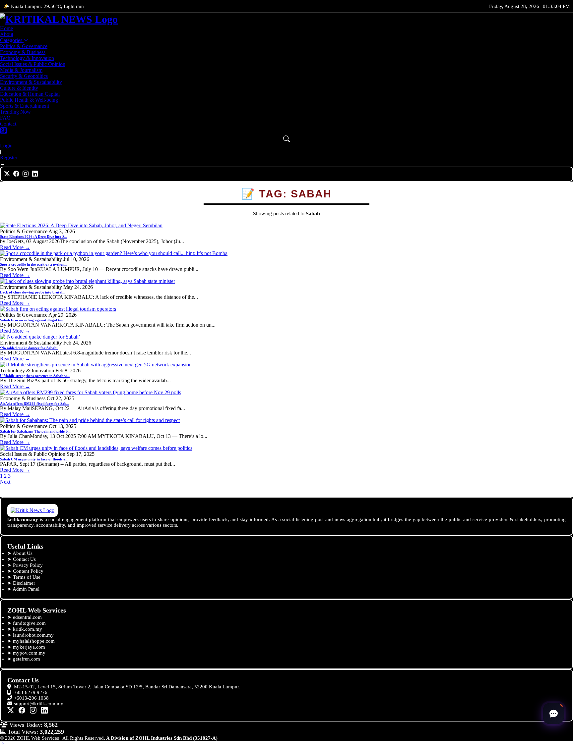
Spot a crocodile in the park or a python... (33, 264)
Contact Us (24, 559)
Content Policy (28, 571)
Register (8, 157)
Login (6, 145)
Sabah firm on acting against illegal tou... (33, 320)
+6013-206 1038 (31, 698)
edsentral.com (27, 617)
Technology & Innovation (27, 58)
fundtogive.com (29, 623)
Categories (12, 40)
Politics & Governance (23, 46)
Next (5, 482)
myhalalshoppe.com (34, 641)
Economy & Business (22, 52)
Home (6, 28)
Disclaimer (24, 583)
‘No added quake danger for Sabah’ (29, 348)
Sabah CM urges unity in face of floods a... (34, 459)
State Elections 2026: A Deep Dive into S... (33, 237)
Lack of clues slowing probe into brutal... (32, 292)
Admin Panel (26, 589)
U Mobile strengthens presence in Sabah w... (35, 376)
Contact (8, 124)
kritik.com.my (27, 629)
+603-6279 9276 (30, 692)
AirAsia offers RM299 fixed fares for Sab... (34, 403)
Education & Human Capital (30, 94)
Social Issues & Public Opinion (32, 64)
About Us (22, 553)
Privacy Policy (28, 565)
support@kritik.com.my (38, 703)
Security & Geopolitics (24, 76)
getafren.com (26, 659)
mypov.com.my (29, 653)
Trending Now (15, 112)
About (6, 34)
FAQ (5, 118)
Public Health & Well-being (29, 100)
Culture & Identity (19, 88)
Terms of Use (26, 577)
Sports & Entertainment (24, 106)
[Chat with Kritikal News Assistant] (553, 713)
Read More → (15, 247)
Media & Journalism (21, 70)
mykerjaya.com (29, 647)
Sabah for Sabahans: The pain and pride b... (35, 431)
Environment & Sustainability (31, 82)
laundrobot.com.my (33, 635)
